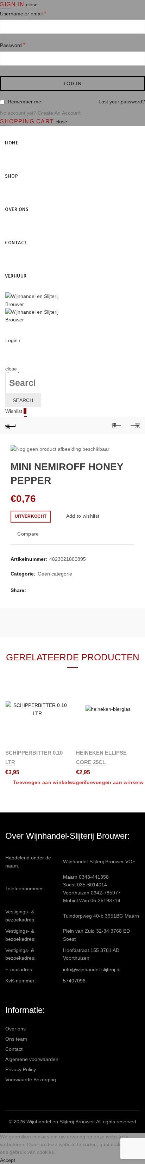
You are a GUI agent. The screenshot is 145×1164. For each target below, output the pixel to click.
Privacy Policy (20, 1069)
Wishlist (15, 411)
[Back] (10, 425)
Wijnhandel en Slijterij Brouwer (60, 1121)
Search (23, 400)
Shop (11, 176)
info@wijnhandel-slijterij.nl (91, 969)
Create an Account (59, 113)
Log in (72, 83)
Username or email (23, 13)
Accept (7, 1160)
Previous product (117, 425)
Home (11, 142)
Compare (28, 534)
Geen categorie (55, 574)
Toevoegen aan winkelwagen (49, 782)
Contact (16, 242)
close (32, 4)
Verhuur (16, 276)
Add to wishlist (82, 516)
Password (12, 45)
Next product (134, 425)
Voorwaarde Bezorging (30, 1079)
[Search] (7, 361)
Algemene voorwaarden (31, 1059)
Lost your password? (122, 101)
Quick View (63, 705)
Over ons (17, 209)
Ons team (16, 1039)
